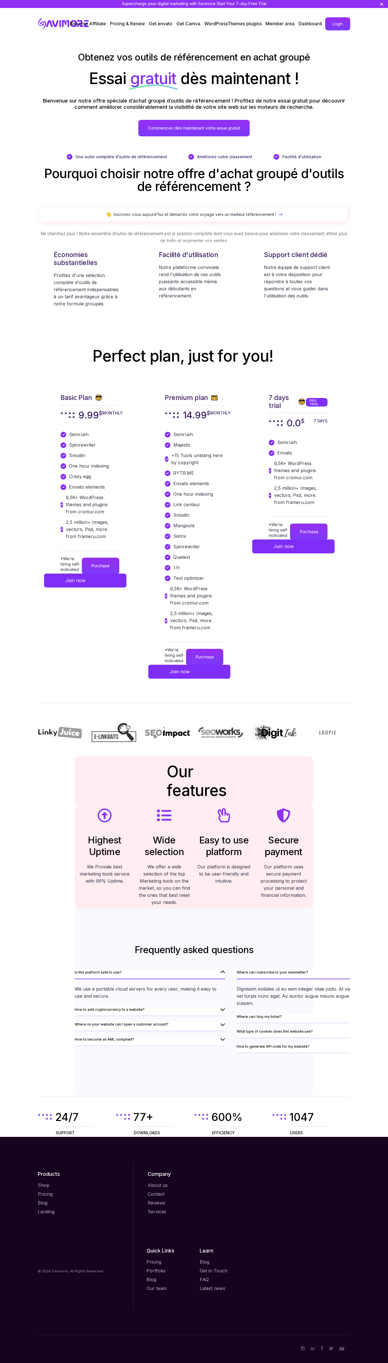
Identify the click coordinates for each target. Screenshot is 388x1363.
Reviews (156, 1203)
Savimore (60, 1271)
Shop (43, 1185)
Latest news (212, 1288)
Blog (42, 1203)
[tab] (150, 974)
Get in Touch (214, 1271)
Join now (75, 580)
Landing (46, 1211)
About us (158, 1185)
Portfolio (156, 1271)
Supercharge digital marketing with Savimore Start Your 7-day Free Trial (194, 3)
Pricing (45, 1194)
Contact (156, 1194)
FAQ (204, 1279)
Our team (157, 1288)
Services (157, 1211)
